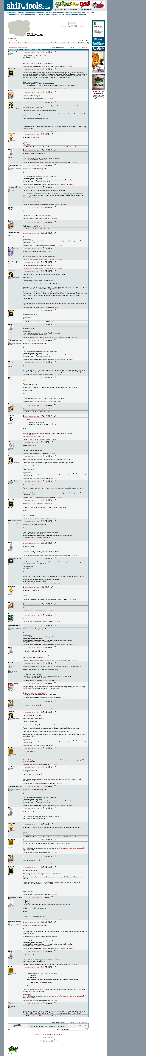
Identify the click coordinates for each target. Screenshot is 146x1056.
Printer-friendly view (17, 40)
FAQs (75, 26)
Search (72, 26)
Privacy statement (56, 1034)
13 (77, 47)
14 (79, 47)
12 (75, 47)
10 (71, 47)
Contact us (37, 1034)
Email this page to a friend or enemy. (19, 47)
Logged (70, 66)
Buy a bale (26, 760)
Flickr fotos (26, 144)
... (67, 47)
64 (83, 47)
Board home (81, 26)
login (62, 26)
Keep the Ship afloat (33, 202)
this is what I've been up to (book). (35, 693)
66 (86, 47)
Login (22, 42)
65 (85, 47)
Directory (67, 26)
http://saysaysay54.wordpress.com (33, 436)
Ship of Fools (46, 1034)
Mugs (24, 202)
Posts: (26, 66)
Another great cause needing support (71, 760)
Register (27, 42)
